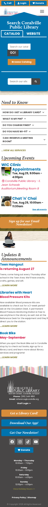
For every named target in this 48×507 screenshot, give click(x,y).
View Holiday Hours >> (24, 489)
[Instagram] (20, 442)
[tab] (12, 33)
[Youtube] (36, 442)
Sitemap (31, 497)
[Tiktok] (28, 442)
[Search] (35, 81)
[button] (42, 11)
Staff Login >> (24, 403)
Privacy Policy (19, 497)
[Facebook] (12, 442)
